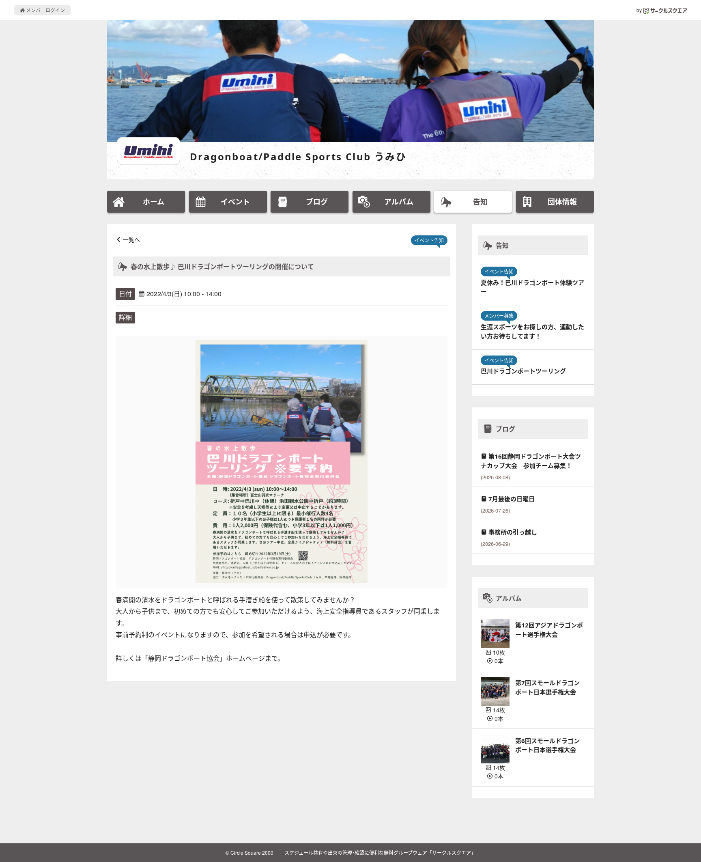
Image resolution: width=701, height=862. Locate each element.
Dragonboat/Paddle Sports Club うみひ (298, 156)
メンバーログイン (45, 9)
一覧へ (131, 239)
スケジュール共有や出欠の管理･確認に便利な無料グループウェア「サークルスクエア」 (380, 852)
